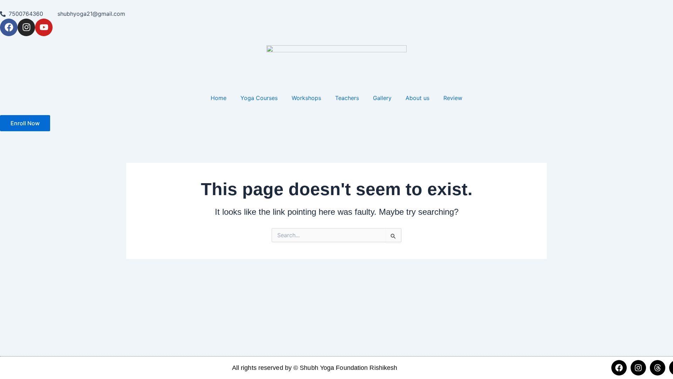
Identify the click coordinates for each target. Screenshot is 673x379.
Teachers (347, 97)
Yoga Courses (259, 97)
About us (417, 97)
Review (452, 97)
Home (218, 97)
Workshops (306, 97)
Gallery (382, 97)
